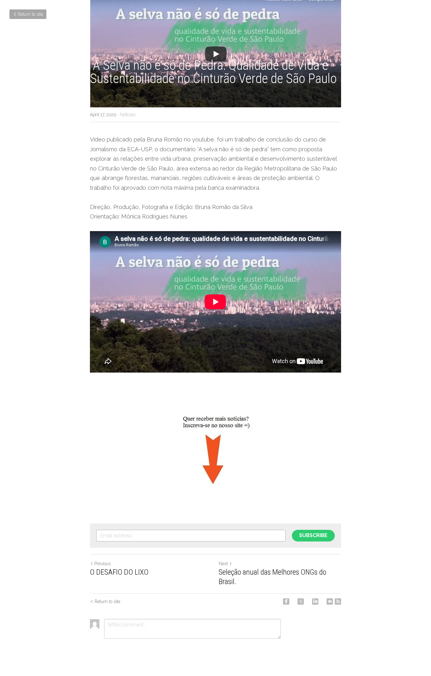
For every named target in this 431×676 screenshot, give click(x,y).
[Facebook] (286, 601)
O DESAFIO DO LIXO (119, 572)
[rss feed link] (338, 601)
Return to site (30, 14)
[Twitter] (301, 601)
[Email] (330, 601)
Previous (102, 563)
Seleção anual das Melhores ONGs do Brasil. (272, 577)
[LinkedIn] (315, 601)
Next (223, 563)
